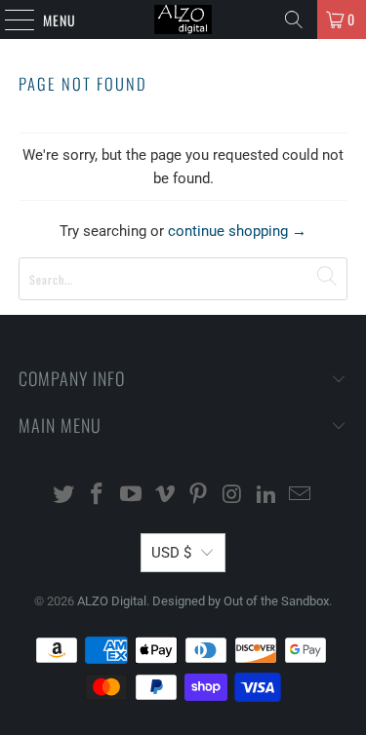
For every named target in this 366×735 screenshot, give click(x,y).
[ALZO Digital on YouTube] (131, 496)
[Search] (293, 19)
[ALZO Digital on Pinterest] (199, 496)
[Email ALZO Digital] (300, 496)
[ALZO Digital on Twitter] (63, 496)
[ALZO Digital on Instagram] (233, 496)
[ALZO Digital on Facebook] (97, 496)
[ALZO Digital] (183, 19)
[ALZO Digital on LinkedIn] (266, 496)
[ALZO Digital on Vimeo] (165, 496)
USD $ (171, 552)
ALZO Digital (111, 601)
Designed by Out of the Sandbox (240, 601)
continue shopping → (237, 231)
